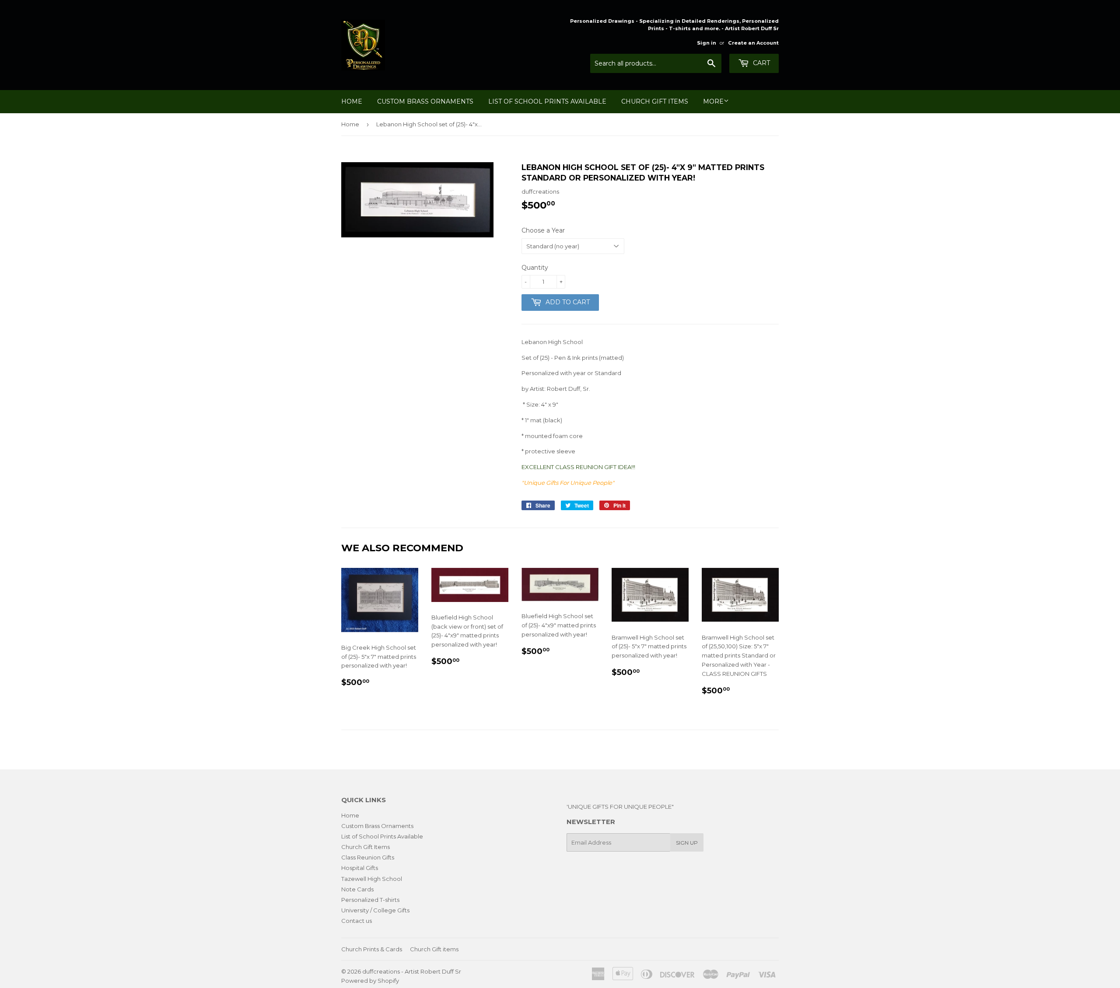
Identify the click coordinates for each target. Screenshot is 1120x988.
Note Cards (357, 889)
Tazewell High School (371, 878)
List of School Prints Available (547, 101)
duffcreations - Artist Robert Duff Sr (411, 971)
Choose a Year (543, 230)
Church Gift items (434, 949)
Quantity (535, 267)
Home (351, 101)
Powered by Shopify (370, 980)
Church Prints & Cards (371, 949)
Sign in (706, 43)
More (713, 101)
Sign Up (687, 842)
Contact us (356, 920)
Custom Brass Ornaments (425, 101)
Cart (760, 63)
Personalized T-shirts (370, 899)
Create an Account (753, 43)
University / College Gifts (375, 910)
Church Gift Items (654, 101)
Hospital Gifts (359, 867)
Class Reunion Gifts (367, 857)
